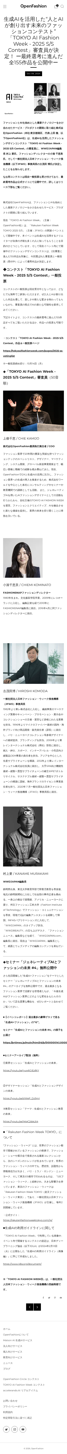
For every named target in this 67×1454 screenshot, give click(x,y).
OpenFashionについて (16, 1334)
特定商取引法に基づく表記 (17, 1417)
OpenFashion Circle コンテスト (21, 1379)
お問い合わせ (10, 1400)
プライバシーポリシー (15, 1406)
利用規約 (8, 1412)
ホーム (6, 1328)
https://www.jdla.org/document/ (22, 1264)
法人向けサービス (12, 1346)
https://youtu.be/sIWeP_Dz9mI (21, 1098)
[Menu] (5, 6)
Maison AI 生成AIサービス (17, 1340)
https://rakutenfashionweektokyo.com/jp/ (27, 1220)
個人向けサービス (12, 1351)
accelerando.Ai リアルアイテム (20, 1390)
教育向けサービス (12, 1357)
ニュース (8, 1363)
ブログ (6, 1368)
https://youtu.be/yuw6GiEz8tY (21, 1070)
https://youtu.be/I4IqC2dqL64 (20, 1121)
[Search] (62, 6)
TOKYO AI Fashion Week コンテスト (24, 1384)
